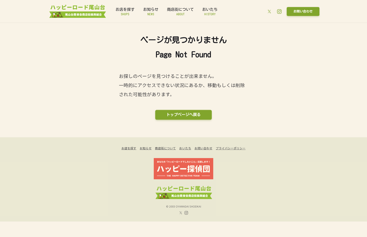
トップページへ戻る (183, 114)
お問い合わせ (303, 11)
